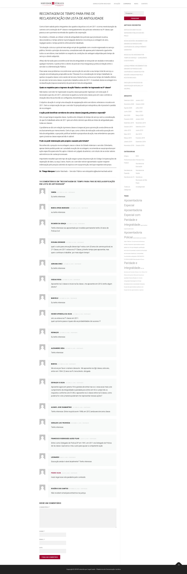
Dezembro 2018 (141, 141)
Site (40, 547)
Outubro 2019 (128, 126)
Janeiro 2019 (128, 141)
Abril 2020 (127, 115)
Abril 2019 (139, 134)
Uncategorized (140, 187)
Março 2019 (128, 138)
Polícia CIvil (144, 272)
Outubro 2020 (140, 104)
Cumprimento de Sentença (138, 241)
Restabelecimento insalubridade (131, 284)
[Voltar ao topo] (178, 564)
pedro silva (56, 473)
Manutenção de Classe (138, 259)
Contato (144, 3)
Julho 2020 (139, 108)
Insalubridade (140, 253)
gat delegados (135, 247)
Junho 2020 (127, 111)
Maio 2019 (127, 134)
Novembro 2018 (129, 145)
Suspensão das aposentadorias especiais (134, 290)
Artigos (126, 156)
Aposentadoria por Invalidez (139, 238)
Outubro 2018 (140, 145)
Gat (131, 247)
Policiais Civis (140, 160)
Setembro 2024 (129, 100)
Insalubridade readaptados (130, 256)
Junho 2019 (139, 130)
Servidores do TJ (129, 177)
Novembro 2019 (141, 123)
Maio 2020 (139, 111)
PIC (141, 268)
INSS (137, 156)
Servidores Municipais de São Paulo (141, 180)
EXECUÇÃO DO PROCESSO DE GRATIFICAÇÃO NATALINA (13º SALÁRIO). (133, 85)
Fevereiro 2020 (128, 119)
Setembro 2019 (140, 126)
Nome (42, 531)
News (136, 3)
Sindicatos (142, 284)
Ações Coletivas (127, 241)
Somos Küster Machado (102, 3)
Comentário (44, 507)
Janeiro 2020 (140, 119)
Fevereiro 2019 (140, 138)
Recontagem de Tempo (135, 281)
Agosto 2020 (128, 108)
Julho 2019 (127, 130)
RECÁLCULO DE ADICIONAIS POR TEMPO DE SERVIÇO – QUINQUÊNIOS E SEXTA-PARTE (135, 57)
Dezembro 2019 (129, 123)
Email (42, 539)
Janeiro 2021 (140, 100)
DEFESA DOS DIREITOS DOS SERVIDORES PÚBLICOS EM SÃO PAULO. (134, 33)
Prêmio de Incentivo (128, 275)
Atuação (117, 3)
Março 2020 (139, 115)
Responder (71, 192)
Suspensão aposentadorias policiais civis (133, 287)
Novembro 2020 (129, 104)
